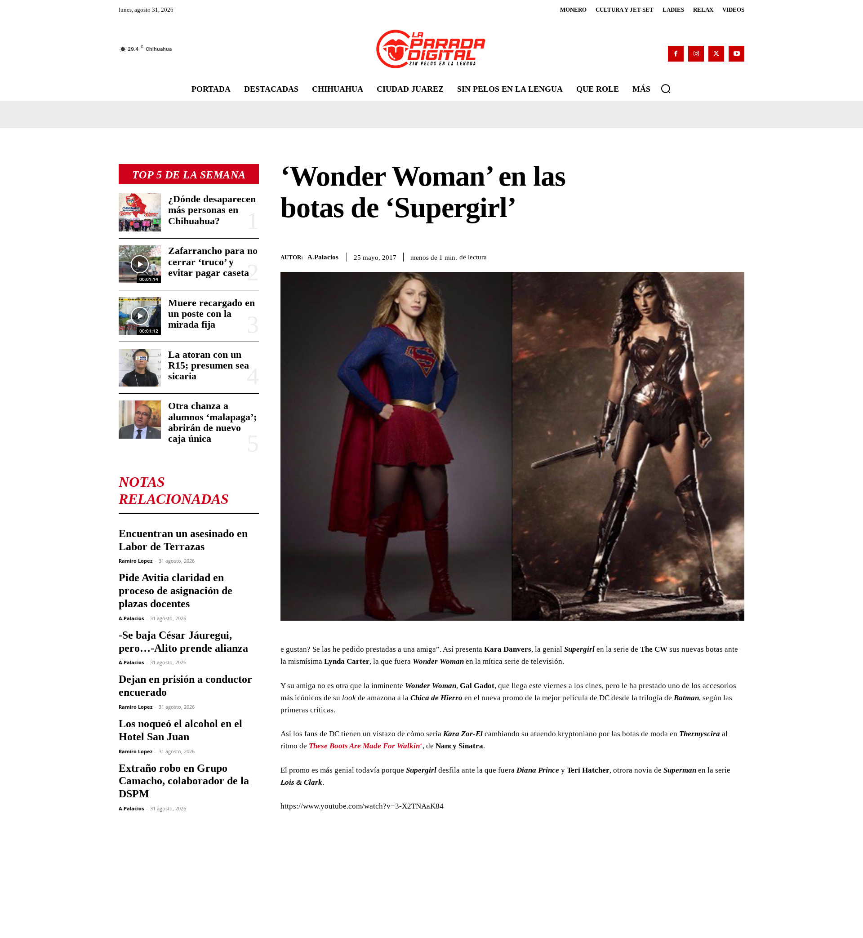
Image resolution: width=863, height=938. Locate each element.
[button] (665, 88)
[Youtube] (736, 54)
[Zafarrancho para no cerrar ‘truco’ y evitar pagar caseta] (140, 264)
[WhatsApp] (694, 255)
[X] (716, 54)
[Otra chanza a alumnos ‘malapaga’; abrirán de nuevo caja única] (140, 419)
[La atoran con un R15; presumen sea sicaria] (140, 368)
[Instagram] (696, 54)
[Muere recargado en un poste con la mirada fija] (140, 316)
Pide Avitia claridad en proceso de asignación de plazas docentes (175, 590)
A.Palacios (131, 618)
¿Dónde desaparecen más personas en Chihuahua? (212, 209)
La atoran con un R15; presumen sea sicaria (208, 365)
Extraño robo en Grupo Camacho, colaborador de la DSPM (184, 781)
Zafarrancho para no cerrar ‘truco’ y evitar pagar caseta (213, 261)
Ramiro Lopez (135, 560)
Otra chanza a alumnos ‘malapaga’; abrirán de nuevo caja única (212, 422)
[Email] (735, 255)
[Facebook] (676, 54)
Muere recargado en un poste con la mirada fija (211, 313)
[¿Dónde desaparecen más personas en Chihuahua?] (140, 212)
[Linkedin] (715, 255)
